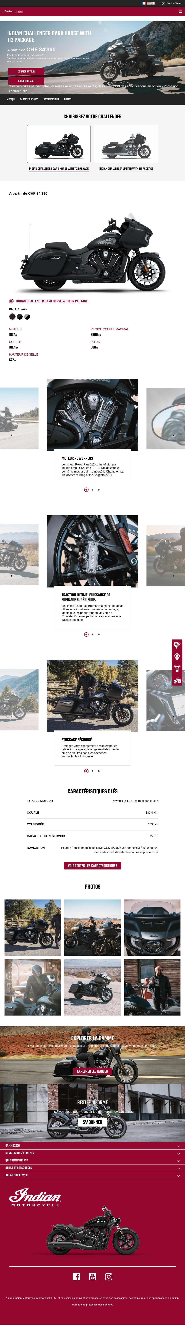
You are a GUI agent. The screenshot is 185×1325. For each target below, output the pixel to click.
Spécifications (51, 99)
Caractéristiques (29, 99)
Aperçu (11, 99)
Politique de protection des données (92, 1304)
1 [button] (86, 490)
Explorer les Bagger (92, 1071)
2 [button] (92, 490)
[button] (12, 435)
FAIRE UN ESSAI (26, 81)
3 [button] (98, 490)
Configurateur (26, 71)
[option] (92, 432)
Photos (67, 99)
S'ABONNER (92, 1122)
